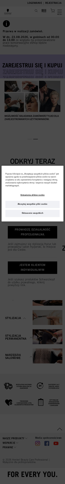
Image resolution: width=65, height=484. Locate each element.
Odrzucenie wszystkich (32, 213)
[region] (32, 193)
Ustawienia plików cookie (32, 195)
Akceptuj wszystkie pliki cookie (32, 204)
